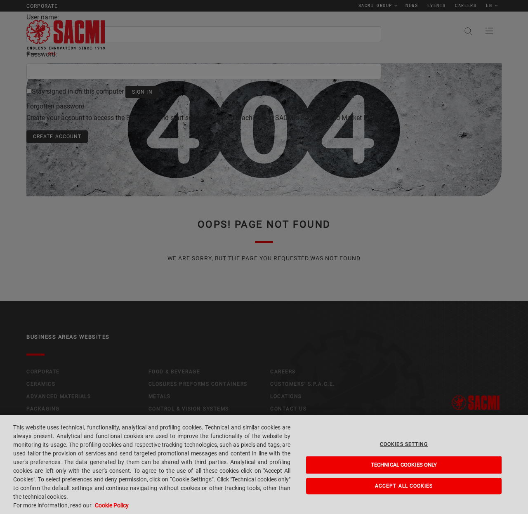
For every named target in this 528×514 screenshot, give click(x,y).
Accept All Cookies (404, 486)
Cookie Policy (112, 505)
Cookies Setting (404, 444)
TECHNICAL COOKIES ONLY (404, 465)
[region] (264, 464)
